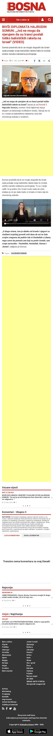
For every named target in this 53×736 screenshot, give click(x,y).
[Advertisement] (26, 148)
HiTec (29, 655)
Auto (28, 658)
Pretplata (6, 694)
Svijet (4, 666)
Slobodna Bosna (27, 725)
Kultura (29, 647)
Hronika (5, 652)
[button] (48, 67)
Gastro (29, 652)
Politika (5, 647)
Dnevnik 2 (42, 104)
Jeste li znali (32, 642)
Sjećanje (30, 644)
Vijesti (4, 644)
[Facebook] (7, 709)
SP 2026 (29, 679)
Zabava (29, 671)
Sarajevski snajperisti (35, 684)
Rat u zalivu (7, 642)
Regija (4, 660)
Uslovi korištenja (9, 702)
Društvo (5, 668)
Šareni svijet (31, 676)
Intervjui (5, 650)
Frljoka (29, 673)
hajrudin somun (18, 253)
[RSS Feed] (3, 709)
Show (28, 660)
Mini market (7, 671)
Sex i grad (30, 663)
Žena (28, 666)
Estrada (29, 668)
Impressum (7, 699)
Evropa (5, 663)
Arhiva (5, 689)
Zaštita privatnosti (10, 705)
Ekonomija (6, 655)
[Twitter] (10, 709)
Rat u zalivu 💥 (22, 20)
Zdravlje (30, 650)
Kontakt (5, 697)
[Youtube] (14, 709)
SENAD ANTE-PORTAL (35, 681)
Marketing (6, 691)
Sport (4, 658)
